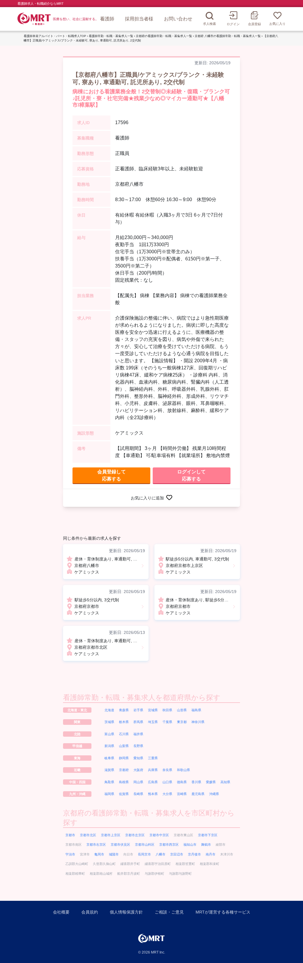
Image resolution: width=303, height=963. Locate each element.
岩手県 (138, 710)
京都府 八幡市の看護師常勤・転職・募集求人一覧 (228, 36)
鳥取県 (109, 782)
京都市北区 (88, 835)
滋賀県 (109, 770)
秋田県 (167, 710)
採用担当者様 (139, 18)
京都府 (124, 770)
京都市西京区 (169, 844)
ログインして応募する (191, 475)
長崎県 (138, 794)
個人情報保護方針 (126, 912)
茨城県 (109, 722)
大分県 (167, 794)
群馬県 (138, 722)
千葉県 (167, 722)
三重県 (153, 758)
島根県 (124, 782)
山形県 (182, 710)
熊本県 (153, 794)
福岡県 (109, 794)
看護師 (107, 18)
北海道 (109, 710)
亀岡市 (99, 854)
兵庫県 (153, 770)
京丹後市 (194, 854)
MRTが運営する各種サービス (223, 912)
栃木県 (124, 722)
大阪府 (138, 770)
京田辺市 (176, 854)
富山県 (109, 734)
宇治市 (70, 854)
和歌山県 (183, 770)
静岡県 (124, 758)
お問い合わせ (178, 18)
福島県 (196, 710)
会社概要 (61, 912)
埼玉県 (153, 722)
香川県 (196, 782)
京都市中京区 (159, 835)
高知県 (225, 782)
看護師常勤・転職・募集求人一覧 (111, 36)
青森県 (124, 710)
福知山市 (189, 844)
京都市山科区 (144, 844)
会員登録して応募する (111, 475)
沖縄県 (214, 794)
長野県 (138, 746)
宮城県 (153, 710)
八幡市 (160, 854)
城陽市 (114, 854)
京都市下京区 (207, 835)
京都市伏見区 (120, 844)
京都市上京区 (110, 835)
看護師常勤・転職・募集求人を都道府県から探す (141, 697)
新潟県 (109, 746)
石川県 (124, 734)
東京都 (182, 722)
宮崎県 (182, 794)
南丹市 (210, 854)
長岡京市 (144, 854)
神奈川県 (197, 722)
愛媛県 (211, 782)
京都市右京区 (96, 844)
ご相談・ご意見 (169, 912)
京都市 (70, 835)
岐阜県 (109, 758)
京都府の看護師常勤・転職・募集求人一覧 (164, 36)
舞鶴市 (206, 844)
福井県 (138, 734)
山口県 (167, 782)
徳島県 (182, 782)
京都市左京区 (135, 835)
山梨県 (124, 746)
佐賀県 (124, 794)
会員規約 (89, 912)
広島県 (153, 782)
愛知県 (138, 758)
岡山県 (138, 782)
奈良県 (167, 770)
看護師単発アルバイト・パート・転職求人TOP (55, 36)
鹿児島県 (197, 794)
